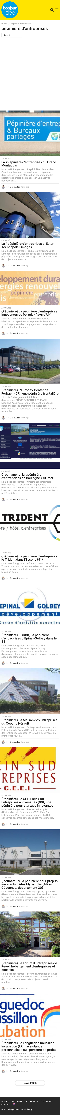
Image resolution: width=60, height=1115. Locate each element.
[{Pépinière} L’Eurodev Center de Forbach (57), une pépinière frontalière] (30, 361)
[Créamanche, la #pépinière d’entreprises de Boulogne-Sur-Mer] (30, 446)
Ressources (32, 1101)
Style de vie (46, 1101)
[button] (52, 10)
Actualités (6, 159)
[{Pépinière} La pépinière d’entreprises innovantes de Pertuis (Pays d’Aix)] (30, 288)
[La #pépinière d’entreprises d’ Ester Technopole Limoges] (30, 215)
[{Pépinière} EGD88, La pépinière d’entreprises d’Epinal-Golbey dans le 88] (30, 606)
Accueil (5, 1101)
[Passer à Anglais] (14, 1104)
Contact (6, 1104)
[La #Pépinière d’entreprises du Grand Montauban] (30, 133)
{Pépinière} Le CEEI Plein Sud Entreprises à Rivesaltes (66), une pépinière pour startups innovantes (27, 802)
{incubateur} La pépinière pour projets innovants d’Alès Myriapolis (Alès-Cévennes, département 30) (29, 884)
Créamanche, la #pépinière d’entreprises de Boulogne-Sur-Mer (27, 476)
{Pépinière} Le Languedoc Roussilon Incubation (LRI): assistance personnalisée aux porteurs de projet (28, 1046)
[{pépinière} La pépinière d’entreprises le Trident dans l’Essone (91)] (30, 527)
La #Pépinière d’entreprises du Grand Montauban (28, 163)
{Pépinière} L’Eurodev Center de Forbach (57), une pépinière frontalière (30, 391)
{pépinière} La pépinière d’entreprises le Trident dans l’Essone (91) (29, 557)
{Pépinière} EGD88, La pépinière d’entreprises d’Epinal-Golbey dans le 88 (29, 638)
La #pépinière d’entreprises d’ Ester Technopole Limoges (27, 245)
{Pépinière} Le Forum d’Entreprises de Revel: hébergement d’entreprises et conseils (29, 966)
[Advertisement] (30, 71)
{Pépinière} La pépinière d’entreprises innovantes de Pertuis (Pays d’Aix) (29, 313)
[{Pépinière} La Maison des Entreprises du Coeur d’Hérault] (30, 691)
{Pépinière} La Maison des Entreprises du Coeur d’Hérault (29, 721)
